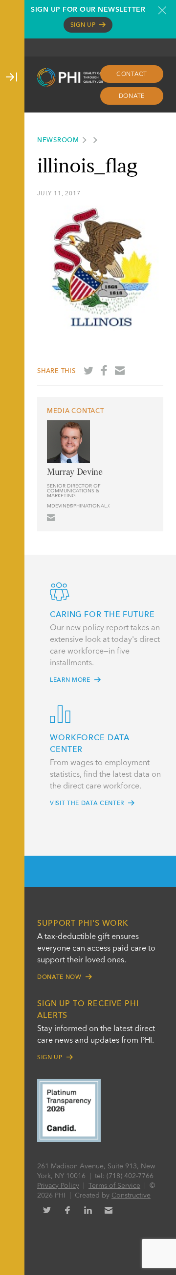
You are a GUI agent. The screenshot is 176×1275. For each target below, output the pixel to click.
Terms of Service (114, 1185)
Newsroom (58, 140)
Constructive (131, 1195)
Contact (131, 74)
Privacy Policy (58, 1185)
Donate (132, 96)
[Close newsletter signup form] (162, 10)
